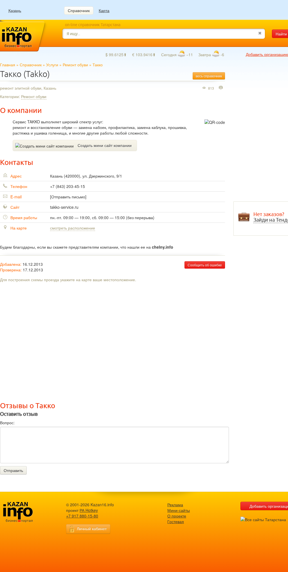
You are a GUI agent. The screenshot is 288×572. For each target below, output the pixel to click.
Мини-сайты (178, 510)
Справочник (79, 10)
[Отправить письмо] (68, 196)
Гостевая (175, 521)
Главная (7, 64)
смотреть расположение (72, 228)
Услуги (52, 64)
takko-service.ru (64, 207)
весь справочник (209, 75)
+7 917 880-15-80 (82, 516)
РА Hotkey (89, 510)
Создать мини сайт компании (105, 145)
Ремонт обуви (75, 64)
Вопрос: (7, 422)
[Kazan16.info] (27, 512)
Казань (14, 10)
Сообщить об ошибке (205, 264)
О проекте (176, 516)
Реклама (175, 504)
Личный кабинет (92, 528)
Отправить (13, 470)
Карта (104, 10)
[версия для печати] (221, 88)
